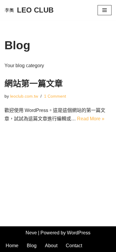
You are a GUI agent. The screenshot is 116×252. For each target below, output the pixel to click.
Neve (31, 232)
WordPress (78, 232)
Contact (74, 245)
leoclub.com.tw (24, 96)
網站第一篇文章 (33, 83)
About (51, 245)
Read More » (90, 118)
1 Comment (55, 96)
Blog (32, 245)
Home (12, 245)
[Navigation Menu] (105, 10)
